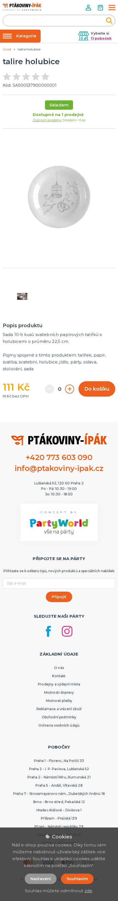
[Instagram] (67, 631)
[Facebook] (48, 631)
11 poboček (101, 38)
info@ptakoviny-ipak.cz (59, 468)
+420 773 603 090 (59, 457)
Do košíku (96, 389)
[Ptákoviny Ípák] (22, 7)
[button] (89, 7)
